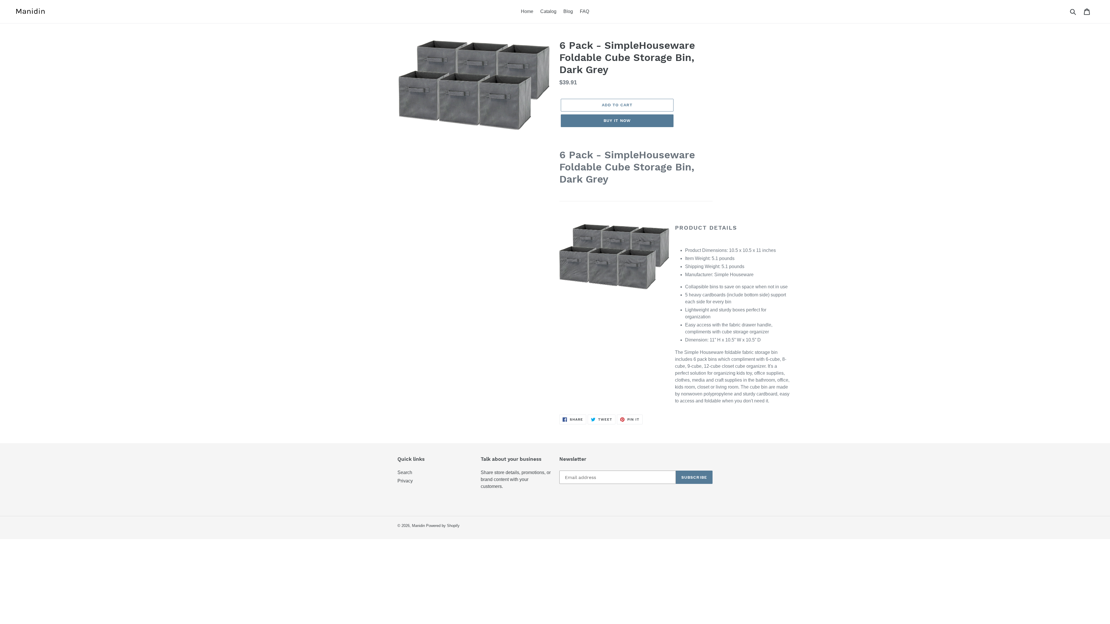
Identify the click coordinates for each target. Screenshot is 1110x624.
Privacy (405, 480)
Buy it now (617, 120)
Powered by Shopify (443, 525)
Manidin (418, 525)
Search (404, 472)
